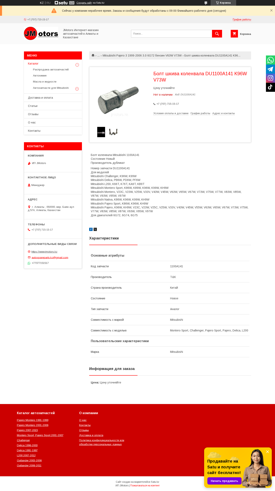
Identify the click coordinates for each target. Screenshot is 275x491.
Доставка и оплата (40, 97)
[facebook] (91, 230)
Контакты (34, 130)
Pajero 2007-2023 (27, 430)
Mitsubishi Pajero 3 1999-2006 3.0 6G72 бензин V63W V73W (142, 55)
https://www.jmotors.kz (44, 251)
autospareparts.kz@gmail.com (50, 257)
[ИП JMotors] (41, 39)
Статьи (32, 106)
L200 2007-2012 (26, 455)
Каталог (33, 63)
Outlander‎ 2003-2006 (29, 460)
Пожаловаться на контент (145, 485)
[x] (95, 230)
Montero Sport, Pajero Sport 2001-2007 (40, 435)
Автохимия (40, 75)
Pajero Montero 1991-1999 (32, 420)
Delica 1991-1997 (27, 450)
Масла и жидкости (44, 81)
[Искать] (217, 34)
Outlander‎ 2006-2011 (29, 465)
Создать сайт (84, 2)
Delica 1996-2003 (27, 445)
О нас (32, 122)
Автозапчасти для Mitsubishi (51, 87)
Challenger (23, 440)
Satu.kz (155, 482)
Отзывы (33, 114)
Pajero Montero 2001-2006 (32, 425)
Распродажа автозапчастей (51, 69)
